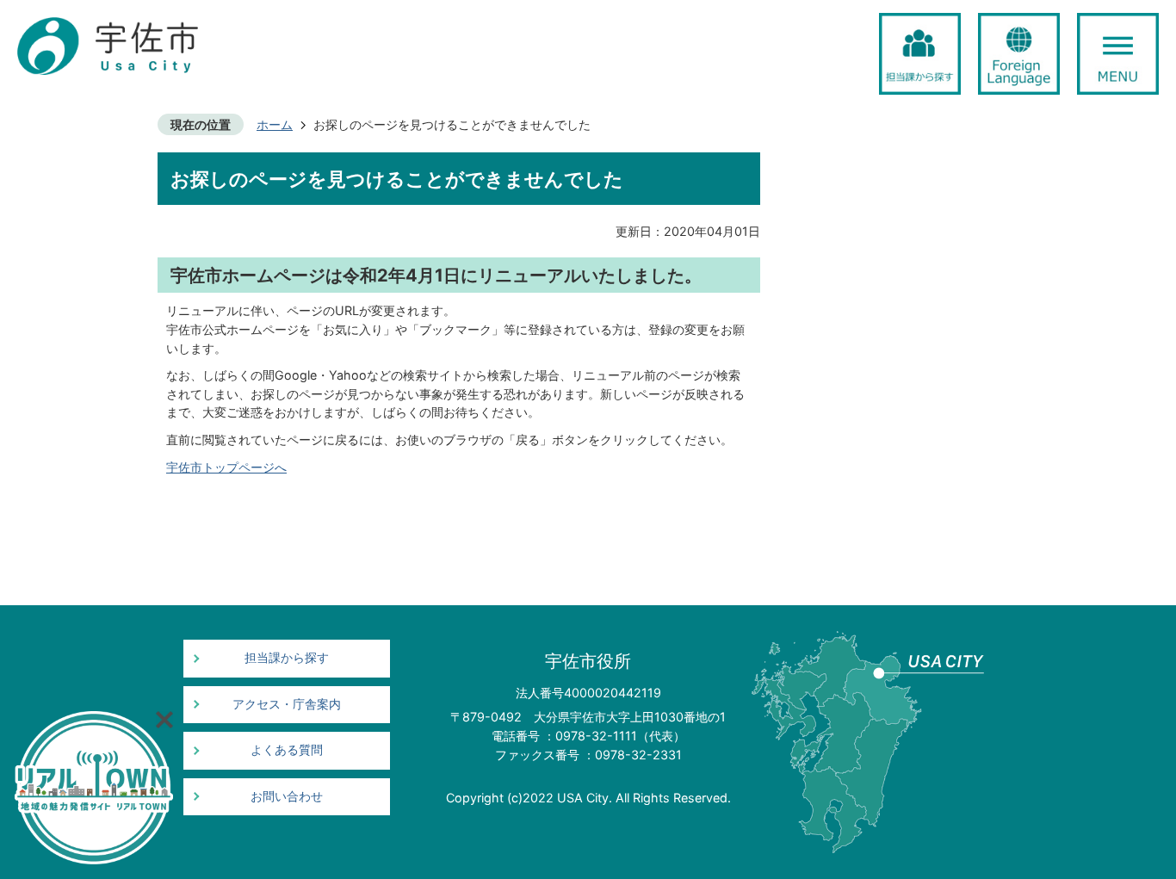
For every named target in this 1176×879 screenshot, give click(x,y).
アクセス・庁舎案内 (286, 704)
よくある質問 (287, 750)
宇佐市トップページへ (226, 467)
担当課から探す (286, 658)
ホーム (275, 124)
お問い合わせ (287, 796)
